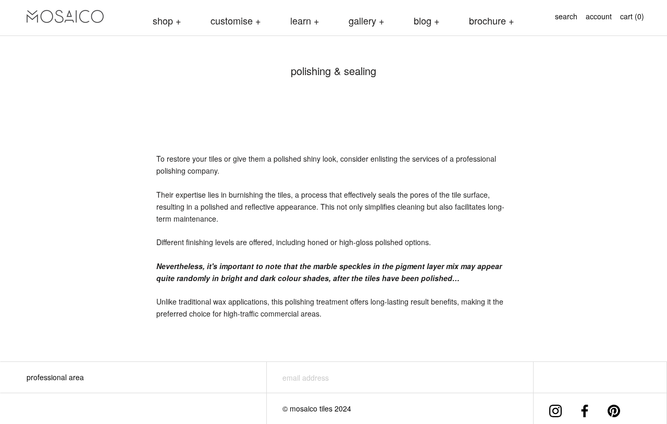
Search (566, 16)
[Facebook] (584, 408)
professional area (55, 377)
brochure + (491, 20)
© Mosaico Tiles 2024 (316, 408)
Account (599, 16)
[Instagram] (555, 408)
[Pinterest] (614, 408)
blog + (427, 20)
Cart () (632, 16)
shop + (167, 20)
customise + (236, 20)
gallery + (367, 20)
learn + (304, 20)
